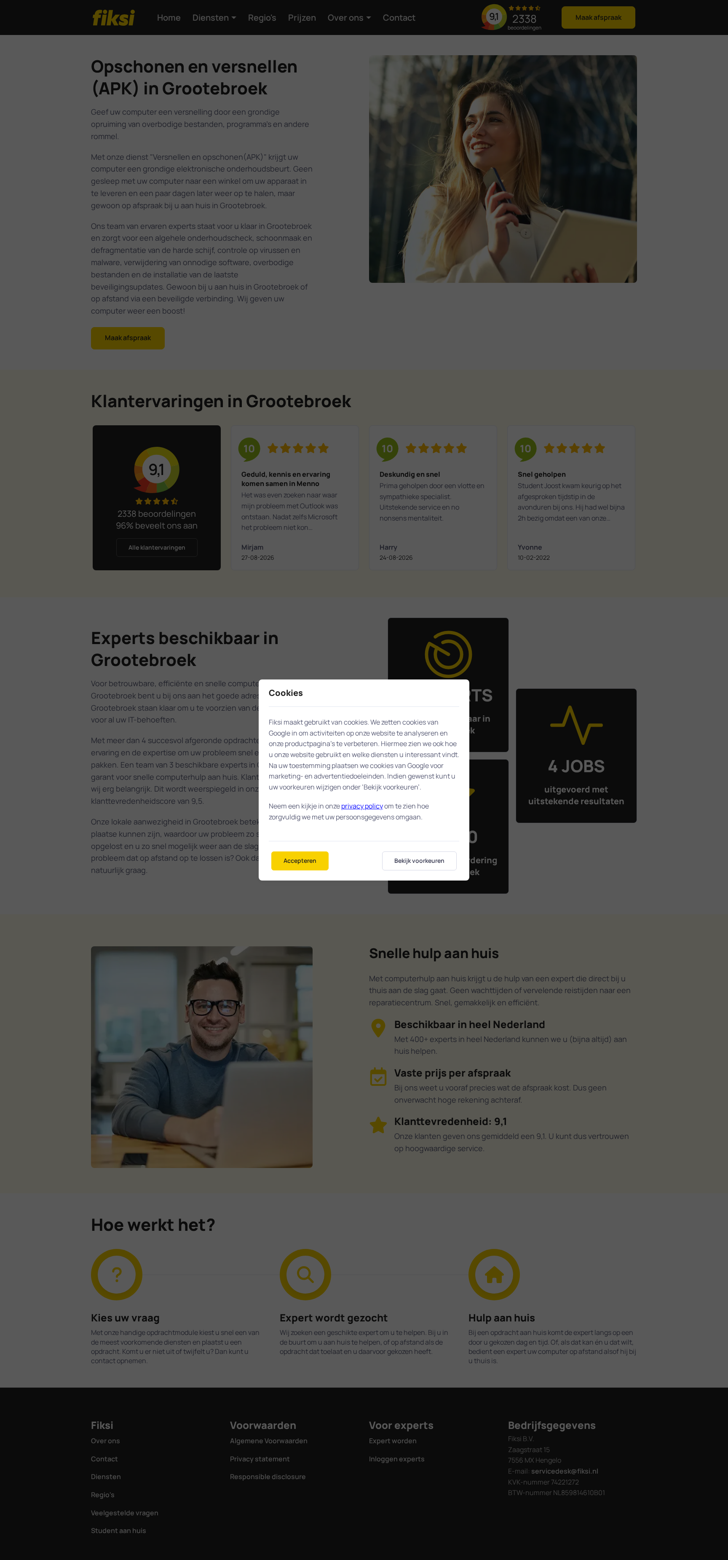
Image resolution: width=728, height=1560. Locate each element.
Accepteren (300, 861)
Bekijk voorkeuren (419, 861)
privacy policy (362, 806)
